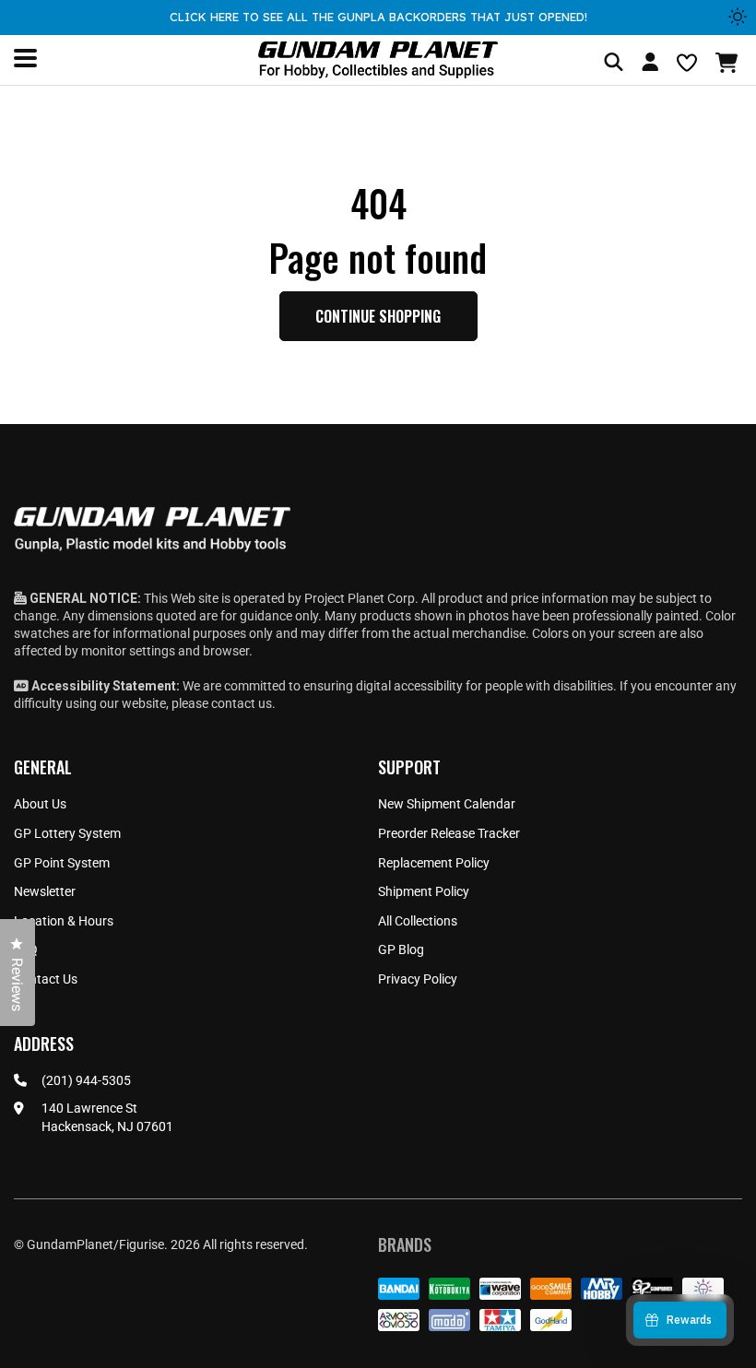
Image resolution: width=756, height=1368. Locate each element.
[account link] (650, 65)
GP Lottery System (67, 833)
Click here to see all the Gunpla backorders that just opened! (378, 16)
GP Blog (401, 949)
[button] (728, 63)
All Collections (417, 921)
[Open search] (613, 63)
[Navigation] (25, 58)
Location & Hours (63, 921)
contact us (241, 703)
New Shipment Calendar (446, 803)
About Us (40, 803)
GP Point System (62, 862)
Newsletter (45, 891)
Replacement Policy (434, 862)
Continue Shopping (378, 316)
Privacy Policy (417, 979)
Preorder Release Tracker (449, 833)
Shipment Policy (423, 891)
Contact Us (45, 979)
